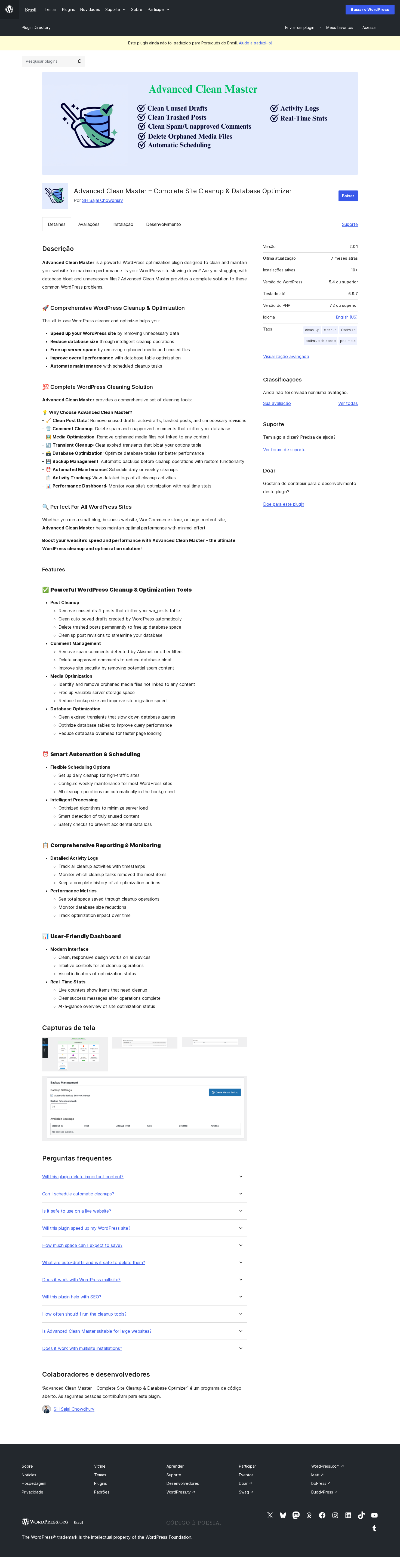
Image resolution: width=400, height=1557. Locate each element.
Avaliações (89, 224)
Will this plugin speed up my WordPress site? (86, 1228)
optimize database (321, 341)
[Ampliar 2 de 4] (170, 1044)
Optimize (348, 330)
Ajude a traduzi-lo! (255, 43)
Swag (246, 1492)
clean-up (312, 330)
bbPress (321, 1483)
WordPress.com (327, 1466)
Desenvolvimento (163, 224)
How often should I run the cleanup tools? (84, 1314)
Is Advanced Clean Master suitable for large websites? (97, 1331)
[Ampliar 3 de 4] (240, 1044)
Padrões (101, 1492)
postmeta (348, 341)
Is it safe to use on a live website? (76, 1211)
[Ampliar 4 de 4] (240, 1083)
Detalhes (57, 224)
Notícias (29, 1475)
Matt (317, 1475)
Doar (245, 1483)
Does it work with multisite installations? (82, 1348)
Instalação (122, 224)
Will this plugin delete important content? (83, 1176)
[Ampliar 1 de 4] (100, 1044)
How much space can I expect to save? (82, 1245)
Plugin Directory (36, 27)
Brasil (78, 1522)
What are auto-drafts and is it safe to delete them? (93, 1262)
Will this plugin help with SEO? (71, 1296)
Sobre (27, 1466)
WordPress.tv (181, 1492)
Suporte (350, 224)
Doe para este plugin (283, 504)
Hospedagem (34, 1483)
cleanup (330, 330)
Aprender (175, 1466)
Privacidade (32, 1492)
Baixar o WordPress (370, 9)
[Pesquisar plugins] (79, 61)
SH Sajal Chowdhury (102, 200)
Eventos (246, 1475)
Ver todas (348, 403)
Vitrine (100, 1466)
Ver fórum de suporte (284, 449)
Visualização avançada (286, 356)
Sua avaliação (277, 403)
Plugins (100, 1483)
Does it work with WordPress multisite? (81, 1279)
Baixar (348, 195)
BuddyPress (324, 1492)
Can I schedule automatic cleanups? (78, 1193)
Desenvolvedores (183, 1483)
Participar (247, 1466)
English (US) (347, 317)
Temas (100, 1475)
